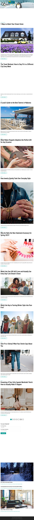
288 (20, 419)
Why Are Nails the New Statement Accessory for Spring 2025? (16, 234)
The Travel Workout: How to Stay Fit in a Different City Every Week (17, 65)
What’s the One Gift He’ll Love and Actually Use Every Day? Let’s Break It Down (16, 272)
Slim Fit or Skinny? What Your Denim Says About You (16, 344)
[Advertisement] (17, 14)
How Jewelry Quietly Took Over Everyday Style (16, 178)
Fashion (1, 176)
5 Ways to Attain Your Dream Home (12, 24)
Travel (1, 62)
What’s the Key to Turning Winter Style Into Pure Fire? (16, 306)
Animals (1, 138)
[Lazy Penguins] (9, 4)
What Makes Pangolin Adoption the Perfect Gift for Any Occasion (16, 141)
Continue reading (3, 58)
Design (4, 22)
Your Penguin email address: (4, 429)
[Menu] (32, 4)
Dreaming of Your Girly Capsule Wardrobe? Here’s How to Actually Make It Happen (17, 383)
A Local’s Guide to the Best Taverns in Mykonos (16, 102)
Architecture (2, 22)
